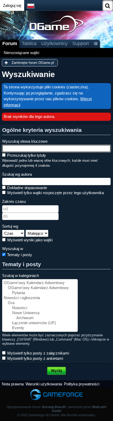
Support (80, 43)
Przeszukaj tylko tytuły (26, 155)
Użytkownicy (54, 43)
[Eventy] (40, 328)
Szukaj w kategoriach (20, 275)
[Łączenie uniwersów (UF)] (40, 323)
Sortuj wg (10, 226)
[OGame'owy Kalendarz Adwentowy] (40, 282)
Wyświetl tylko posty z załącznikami (37, 353)
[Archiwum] (40, 317)
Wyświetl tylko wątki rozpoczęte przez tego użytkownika (55, 192)
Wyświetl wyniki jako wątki (29, 240)
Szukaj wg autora (17, 174)
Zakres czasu (14, 201)
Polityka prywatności (81, 384)
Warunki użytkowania (43, 384)
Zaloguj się (12, 5)
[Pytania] (40, 292)
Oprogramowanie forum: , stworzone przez (56, 409)
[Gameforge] (56, 390)
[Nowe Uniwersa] (40, 312)
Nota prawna (13, 384)
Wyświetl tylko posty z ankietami (34, 358)
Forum (9, 43)
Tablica (29, 43)
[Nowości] (40, 307)
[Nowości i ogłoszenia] (40, 297)
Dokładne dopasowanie (26, 187)
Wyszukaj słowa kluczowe (25, 141)
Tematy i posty (19, 254)
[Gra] (40, 302)
